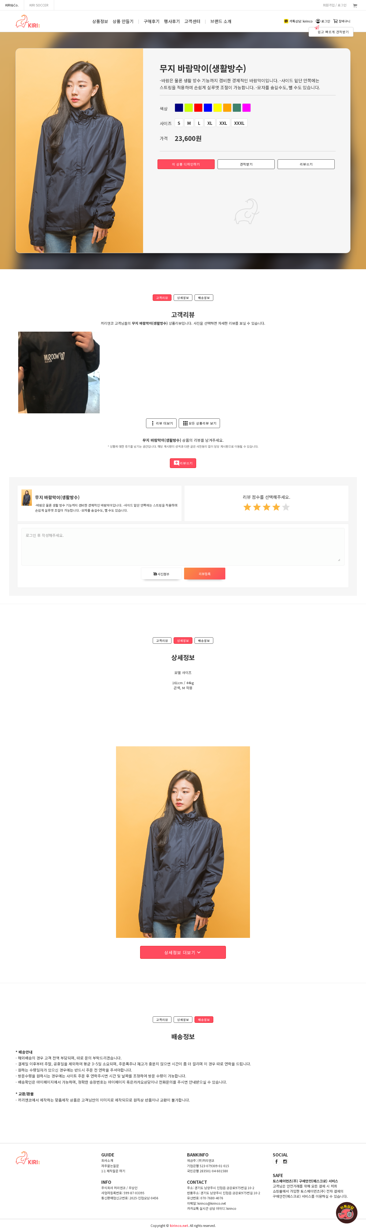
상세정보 (183, 297)
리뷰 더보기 (161, 423)
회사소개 (107, 1160)
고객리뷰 (162, 297)
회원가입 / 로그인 (334, 5)
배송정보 (204, 297)
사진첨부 (161, 574)
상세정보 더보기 (183, 952)
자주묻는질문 (110, 1165)
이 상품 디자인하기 (186, 164)
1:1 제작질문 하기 (113, 1171)
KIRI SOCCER (38, 5)
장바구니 (344, 21)
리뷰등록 (205, 573)
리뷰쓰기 (306, 164)
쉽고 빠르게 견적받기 (333, 31)
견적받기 (246, 164)
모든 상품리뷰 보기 (199, 423)
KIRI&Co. (11, 5)
